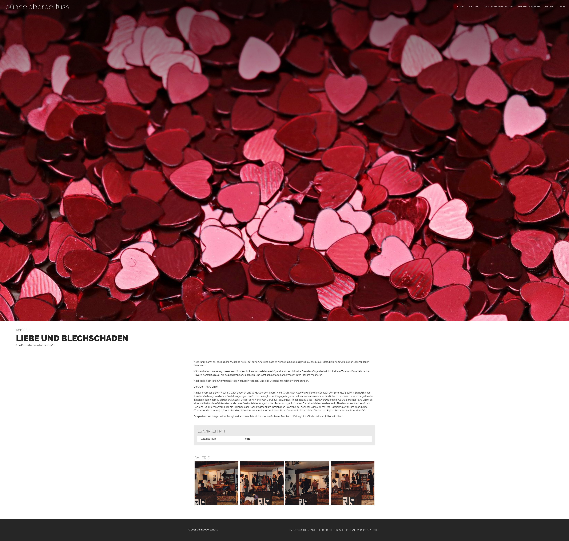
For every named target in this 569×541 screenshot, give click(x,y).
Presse (339, 530)
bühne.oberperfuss (37, 6)
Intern (350, 530)
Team (561, 6)
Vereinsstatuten (368, 530)
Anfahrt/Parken (529, 6)
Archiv (549, 6)
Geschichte (325, 530)
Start (461, 6)
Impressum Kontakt (302, 530)
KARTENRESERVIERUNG (499, 6)
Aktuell (474, 6)
